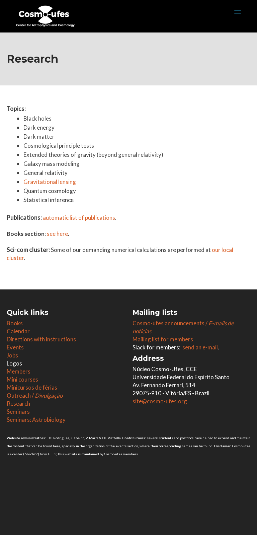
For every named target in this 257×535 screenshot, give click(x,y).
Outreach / (35, 395)
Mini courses (22, 379)
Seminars (18, 411)
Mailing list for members (163, 339)
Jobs (12, 355)
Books (15, 323)
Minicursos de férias (32, 387)
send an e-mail (200, 347)
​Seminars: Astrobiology (36, 419)
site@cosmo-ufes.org (160, 401)
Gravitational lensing (49, 181)
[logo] (45, 16)
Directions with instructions (41, 339)
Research (18, 403)
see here (57, 233)
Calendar (18, 331)
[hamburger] (237, 12)
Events (15, 347)
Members (18, 371)
